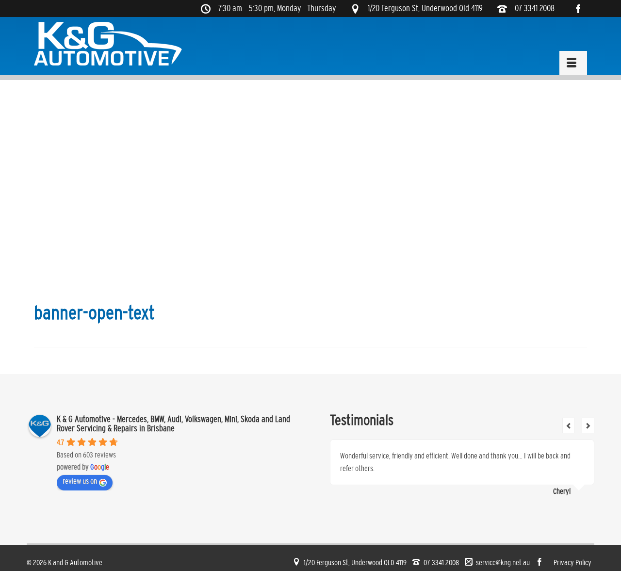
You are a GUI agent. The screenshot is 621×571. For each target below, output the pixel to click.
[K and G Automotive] (109, 43)
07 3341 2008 (535, 8)
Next (588, 425)
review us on (80, 481)
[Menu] (573, 63)
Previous (568, 425)
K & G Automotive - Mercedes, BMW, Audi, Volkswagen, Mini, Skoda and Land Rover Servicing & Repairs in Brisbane (173, 424)
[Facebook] (581, 8)
